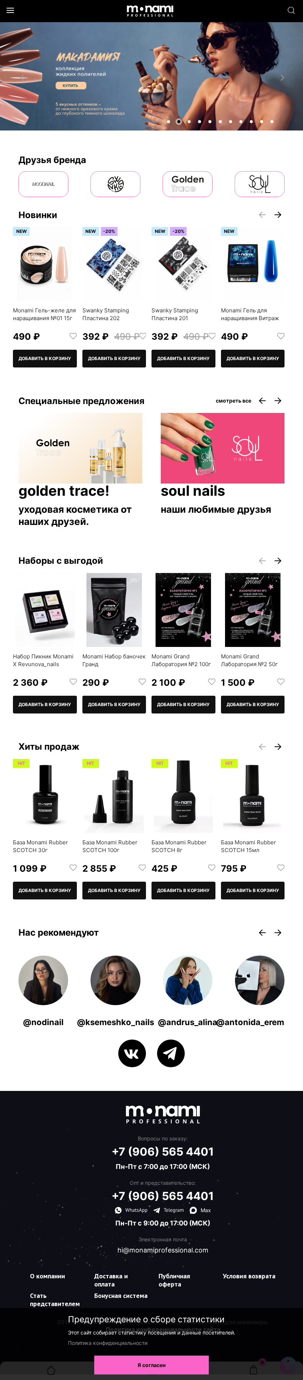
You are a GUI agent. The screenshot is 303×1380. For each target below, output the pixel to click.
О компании (47, 1276)
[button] (168, 121)
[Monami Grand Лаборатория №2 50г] (253, 610)
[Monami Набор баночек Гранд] (114, 610)
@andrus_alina (187, 1022)
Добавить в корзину (44, 358)
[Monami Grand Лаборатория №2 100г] (183, 610)
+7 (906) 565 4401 (163, 1151)
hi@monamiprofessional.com (163, 1250)
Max (206, 1210)
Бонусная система (120, 1295)
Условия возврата (249, 1276)
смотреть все (233, 400)
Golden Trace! (63, 491)
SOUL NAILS (193, 491)
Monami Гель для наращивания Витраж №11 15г (250, 318)
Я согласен (151, 1365)
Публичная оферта (174, 1280)
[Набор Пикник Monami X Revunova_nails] (45, 610)
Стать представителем (55, 1299)
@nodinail (43, 1022)
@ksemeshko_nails (115, 1022)
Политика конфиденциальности (107, 1343)
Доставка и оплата (111, 1280)
